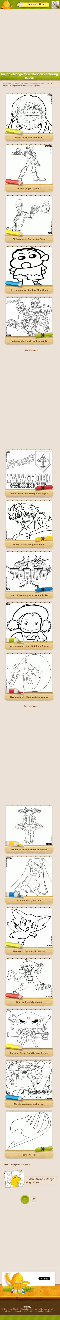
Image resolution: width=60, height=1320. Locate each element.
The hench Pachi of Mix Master (29, 951)
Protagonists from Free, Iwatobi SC (29, 341)
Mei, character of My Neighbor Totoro (29, 646)
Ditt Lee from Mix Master (29, 1002)
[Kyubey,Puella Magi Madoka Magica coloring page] (29, 692)
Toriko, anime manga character (29, 544)
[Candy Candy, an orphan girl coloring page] (29, 1099)
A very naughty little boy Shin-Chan (29, 290)
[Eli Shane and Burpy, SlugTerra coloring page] (29, 234)
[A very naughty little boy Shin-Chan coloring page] (29, 285)
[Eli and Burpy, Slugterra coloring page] (29, 183)
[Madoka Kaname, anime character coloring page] (29, 844)
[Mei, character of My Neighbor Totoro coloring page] (29, 641)
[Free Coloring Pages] (6, 4)
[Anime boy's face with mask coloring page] (29, 132)
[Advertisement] (30, 40)
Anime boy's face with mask (29, 137)
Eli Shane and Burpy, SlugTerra (29, 239)
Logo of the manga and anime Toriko (29, 595)
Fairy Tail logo (29, 1155)
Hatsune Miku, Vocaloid (29, 900)
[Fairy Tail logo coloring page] (29, 1149)
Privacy (27, 1307)
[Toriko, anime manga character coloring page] (29, 539)
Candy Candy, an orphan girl (29, 1104)
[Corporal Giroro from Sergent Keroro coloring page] (29, 1048)
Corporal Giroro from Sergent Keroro (29, 1053)
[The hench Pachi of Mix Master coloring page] (29, 946)
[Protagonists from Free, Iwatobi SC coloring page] (29, 336)
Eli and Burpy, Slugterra (29, 188)
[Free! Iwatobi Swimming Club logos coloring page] (29, 488)
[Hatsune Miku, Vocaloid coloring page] (29, 895)
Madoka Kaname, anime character (29, 849)
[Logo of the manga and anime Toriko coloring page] (29, 590)
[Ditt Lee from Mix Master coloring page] (29, 997)
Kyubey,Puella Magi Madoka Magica (29, 697)
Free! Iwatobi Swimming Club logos (29, 493)
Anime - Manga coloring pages (37, 1181)
